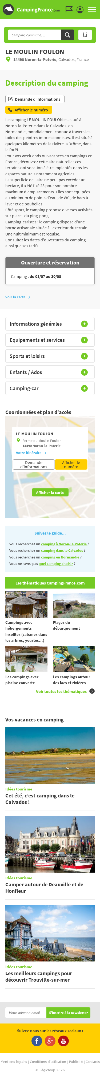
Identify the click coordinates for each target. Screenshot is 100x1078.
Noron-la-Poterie (47, 445)
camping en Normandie (60, 557)
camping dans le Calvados (62, 550)
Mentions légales (14, 1062)
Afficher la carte (50, 492)
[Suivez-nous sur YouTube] (63, 1041)
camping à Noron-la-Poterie (64, 544)
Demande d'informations (37, 99)
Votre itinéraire (28, 452)
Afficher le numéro (71, 464)
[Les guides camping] (70, 9)
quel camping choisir (56, 563)
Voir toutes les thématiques (61, 691)
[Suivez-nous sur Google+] (50, 1041)
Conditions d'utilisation (48, 1062)
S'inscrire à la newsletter (68, 1013)
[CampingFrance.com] (50, 9)
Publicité (76, 1062)
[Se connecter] (81, 10)
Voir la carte (15, 297)
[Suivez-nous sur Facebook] (36, 1041)
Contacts (93, 1062)
